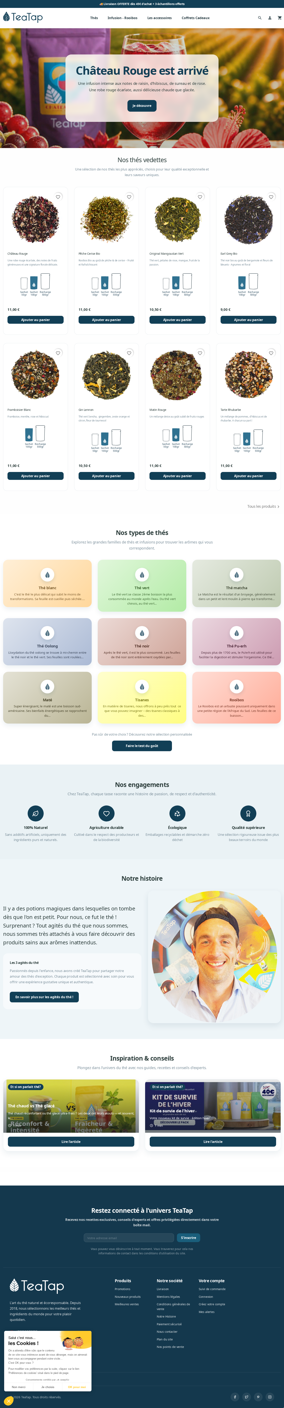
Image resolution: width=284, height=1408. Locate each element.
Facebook (235, 1397)
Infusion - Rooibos (122, 18)
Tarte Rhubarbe (231, 410)
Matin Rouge (157, 410)
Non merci (18, 1387)
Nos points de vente (170, 1347)
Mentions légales (168, 1297)
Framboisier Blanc (19, 410)
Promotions (122, 1289)
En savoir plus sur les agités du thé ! (44, 997)
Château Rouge (17, 254)
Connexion (206, 1297)
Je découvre (142, 105)
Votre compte (212, 1280)
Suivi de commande (212, 1289)
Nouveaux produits (128, 1297)
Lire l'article (71, 1141)
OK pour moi (77, 1387)
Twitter (246, 1397)
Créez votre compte (212, 1304)
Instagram (269, 1397)
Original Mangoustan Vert (166, 254)
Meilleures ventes (127, 1304)
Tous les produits (264, 506)
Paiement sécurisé (169, 1324)
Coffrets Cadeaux (195, 18)
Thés (94, 18)
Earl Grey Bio (229, 254)
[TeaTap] (23, 17)
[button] (9, 1401)
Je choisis (47, 1387)
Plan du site (165, 1339)
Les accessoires (159, 18)
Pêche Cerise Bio (89, 254)
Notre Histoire (166, 1316)
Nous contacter (167, 1332)
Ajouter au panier (35, 319)
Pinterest (258, 1397)
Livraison (163, 1289)
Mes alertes (207, 1312)
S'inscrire (188, 1237)
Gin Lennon (86, 410)
